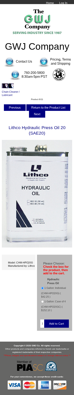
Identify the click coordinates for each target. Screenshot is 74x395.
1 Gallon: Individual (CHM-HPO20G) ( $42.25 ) (53, 292)
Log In (63, 3)
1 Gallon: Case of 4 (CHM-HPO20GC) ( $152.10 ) (53, 306)
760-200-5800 (34, 72)
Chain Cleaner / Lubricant (11, 93)
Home (50, 3)
